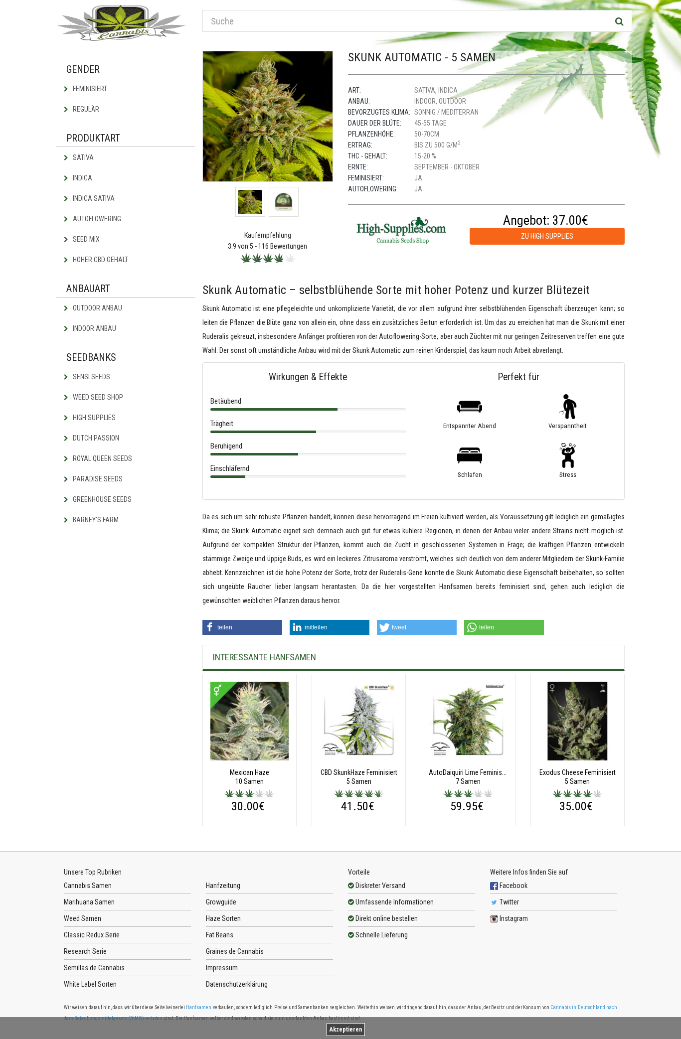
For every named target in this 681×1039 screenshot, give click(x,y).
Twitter (508, 902)
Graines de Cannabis (235, 951)
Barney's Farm (95, 520)
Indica (81, 178)
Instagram (513, 918)
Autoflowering (96, 219)
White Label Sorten (90, 984)
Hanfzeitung (223, 886)
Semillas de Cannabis (94, 968)
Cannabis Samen (88, 886)
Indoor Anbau (93, 328)
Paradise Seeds (97, 479)
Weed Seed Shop (97, 397)
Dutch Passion (95, 438)
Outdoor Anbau (96, 308)
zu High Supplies (547, 236)
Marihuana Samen (89, 902)
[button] (242, 627)
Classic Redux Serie (92, 935)
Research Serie (85, 951)
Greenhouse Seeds (101, 499)
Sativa (82, 157)
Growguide (221, 902)
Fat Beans (219, 935)
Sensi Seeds (90, 377)
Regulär (85, 109)
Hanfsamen (198, 1007)
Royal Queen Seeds (101, 458)
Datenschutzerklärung (237, 984)
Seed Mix (85, 239)
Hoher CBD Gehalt (99, 260)
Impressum (222, 968)
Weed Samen (82, 918)
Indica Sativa (93, 198)
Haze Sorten (223, 918)
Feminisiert (89, 89)
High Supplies (93, 418)
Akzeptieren (346, 1029)
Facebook (512, 886)
